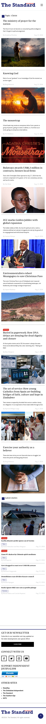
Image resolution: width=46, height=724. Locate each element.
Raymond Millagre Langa (12, 409)
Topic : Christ (11, 15)
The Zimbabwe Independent (13, 691)
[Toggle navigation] (42, 5)
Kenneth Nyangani (8, 582)
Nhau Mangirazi (9, 352)
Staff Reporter (7, 560)
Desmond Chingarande (9, 571)
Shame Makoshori (8, 547)
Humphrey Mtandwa (11, 35)
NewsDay (6, 688)
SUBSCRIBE (18, 644)
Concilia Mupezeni (20, 593)
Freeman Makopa (10, 236)
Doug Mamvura (9, 84)
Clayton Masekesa (10, 289)
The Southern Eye (9, 696)
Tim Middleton (9, 134)
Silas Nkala (8, 184)
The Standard (8, 693)
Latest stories (11, 498)
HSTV (5, 698)
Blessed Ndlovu (7, 593)
